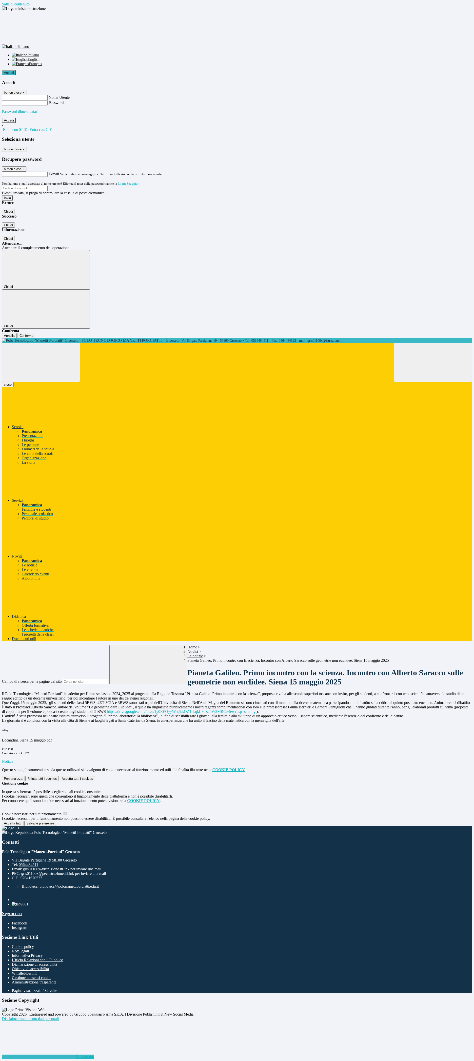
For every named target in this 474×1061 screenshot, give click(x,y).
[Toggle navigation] (41, 362)
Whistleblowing (24, 973)
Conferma (26, 336)
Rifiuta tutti (42, 779)
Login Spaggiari (128, 183)
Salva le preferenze (40, 823)
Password (56, 102)
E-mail (54, 174)
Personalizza (13, 779)
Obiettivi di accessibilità (30, 969)
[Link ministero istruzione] (24, 8)
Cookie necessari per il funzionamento (32, 814)
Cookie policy (23, 946)
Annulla (9, 336)
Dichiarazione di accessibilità (34, 964)
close (8, 384)
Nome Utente (59, 97)
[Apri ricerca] (433, 362)
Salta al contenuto (16, 4)
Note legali (20, 951)
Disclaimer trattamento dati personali (30, 1019)
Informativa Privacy (27, 955)
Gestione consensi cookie (31, 978)
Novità (192, 651)
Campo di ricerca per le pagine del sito (32, 681)
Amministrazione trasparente (34, 982)
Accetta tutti (77, 779)
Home (192, 647)
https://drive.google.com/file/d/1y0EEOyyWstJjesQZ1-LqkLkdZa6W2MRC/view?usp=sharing (181, 711)
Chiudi (8, 211)
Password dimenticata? (20, 111)
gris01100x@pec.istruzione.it (63, 873)
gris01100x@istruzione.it (62, 869)
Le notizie (195, 656)
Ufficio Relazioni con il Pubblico (37, 960)
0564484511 (28, 864)
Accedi (9, 73)
